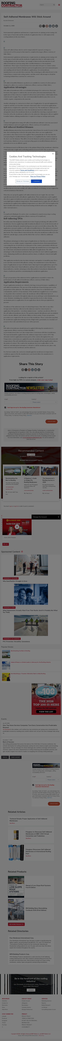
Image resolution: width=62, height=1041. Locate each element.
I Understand (36, 181)
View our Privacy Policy (37, 176)
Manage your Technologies (22, 181)
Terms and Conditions (27, 170)
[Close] (53, 154)
